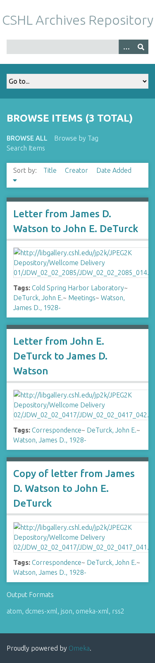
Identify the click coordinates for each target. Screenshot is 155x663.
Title (50, 170)
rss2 (118, 611)
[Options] (126, 47)
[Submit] (141, 47)
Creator (77, 170)
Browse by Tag (76, 138)
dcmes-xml (41, 611)
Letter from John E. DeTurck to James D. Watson (60, 356)
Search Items (26, 148)
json (66, 611)
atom (14, 611)
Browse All (27, 138)
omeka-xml (92, 611)
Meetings (81, 297)
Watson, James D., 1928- (49, 440)
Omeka (79, 648)
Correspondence (56, 430)
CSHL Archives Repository (77, 19)
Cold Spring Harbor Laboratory (78, 288)
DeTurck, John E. (38, 297)
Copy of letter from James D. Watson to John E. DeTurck (74, 488)
